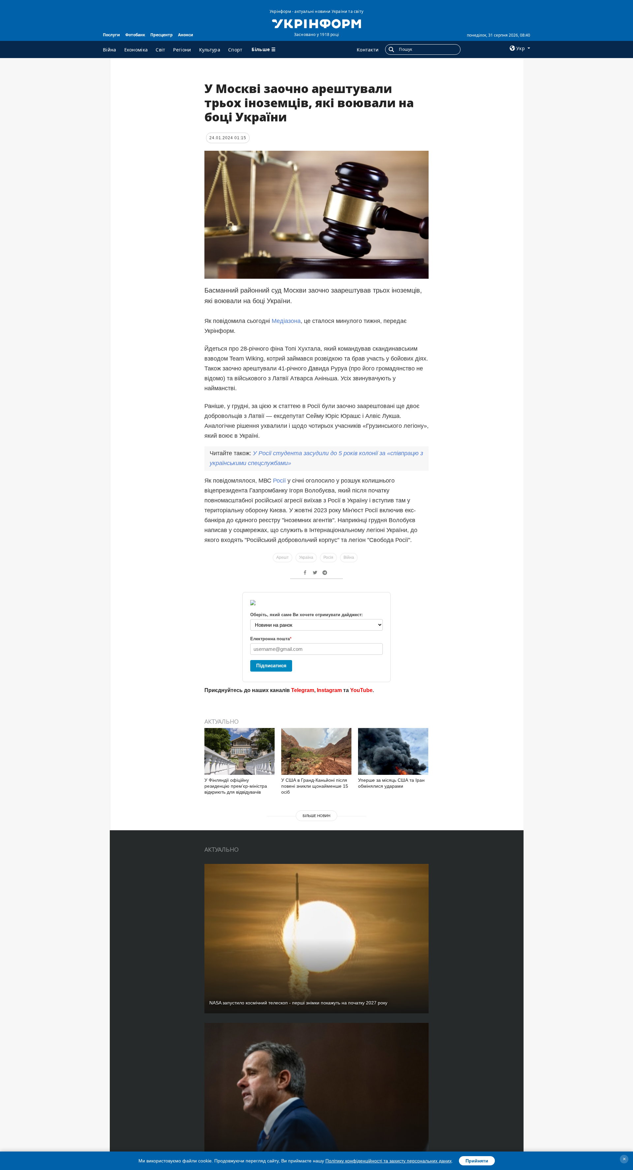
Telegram (302, 690)
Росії (280, 480)
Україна (306, 557)
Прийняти (477, 1160)
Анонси (185, 35)
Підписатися (271, 665)
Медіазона (286, 321)
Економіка (136, 50)
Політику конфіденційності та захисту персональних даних (388, 1160)
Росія (328, 557)
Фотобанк (135, 35)
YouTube (361, 690)
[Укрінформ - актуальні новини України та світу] (316, 23)
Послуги (111, 35)
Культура (209, 50)
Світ (160, 50)
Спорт (235, 50)
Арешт (282, 557)
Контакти (367, 50)
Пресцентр (161, 35)
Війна (109, 50)
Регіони (182, 50)
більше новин (316, 816)
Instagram (329, 690)
